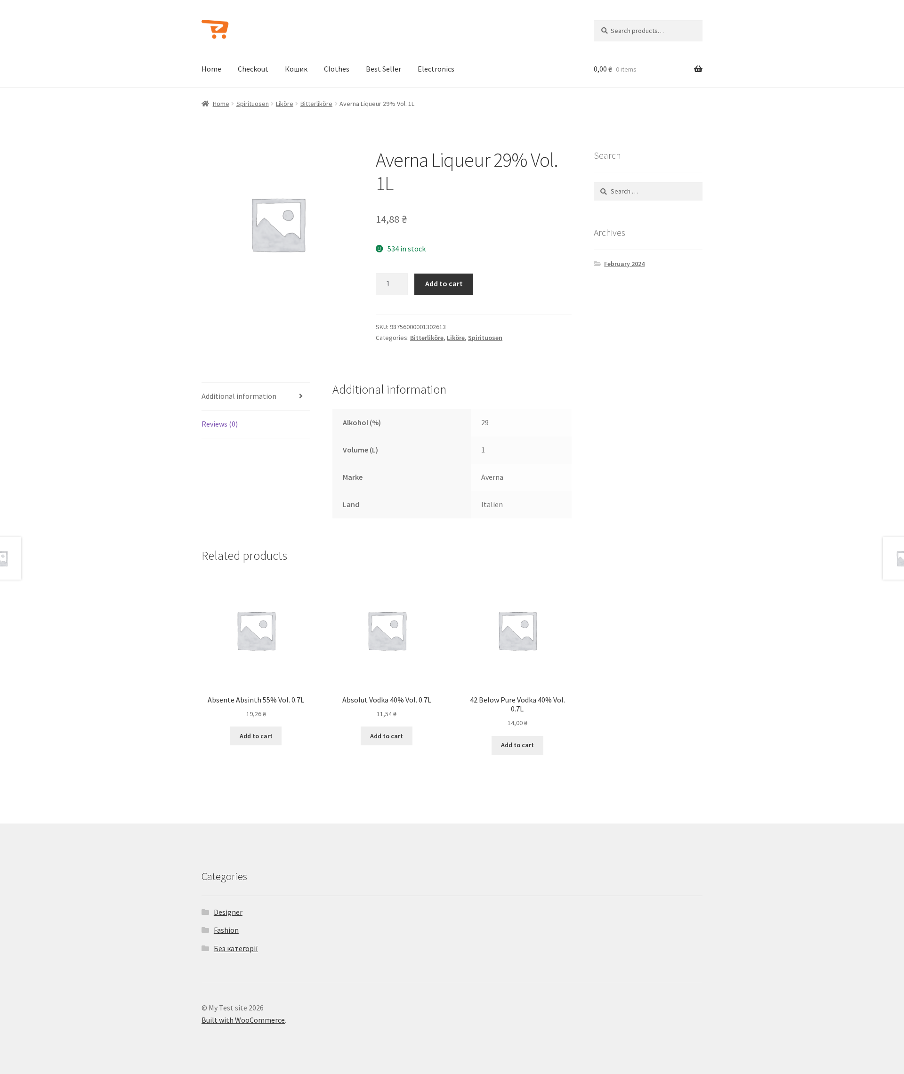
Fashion (226, 930)
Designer (228, 912)
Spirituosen (252, 103)
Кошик (296, 68)
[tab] (256, 397)
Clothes (336, 68)
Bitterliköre (316, 103)
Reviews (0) (220, 423)
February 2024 (624, 263)
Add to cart (444, 283)
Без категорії (236, 948)
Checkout (253, 68)
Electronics (436, 68)
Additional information (239, 396)
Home (211, 68)
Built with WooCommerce (243, 1020)
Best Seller (383, 68)
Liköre (284, 103)
